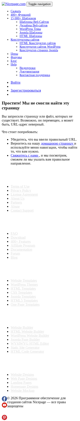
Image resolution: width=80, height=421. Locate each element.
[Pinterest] (4, 419)
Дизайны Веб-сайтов (34, 25)
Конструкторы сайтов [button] (25, 39)
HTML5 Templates (24, 300)
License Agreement (24, 194)
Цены (14, 53)
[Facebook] (4, 400)
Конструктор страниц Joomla (39, 50)
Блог (14, 61)
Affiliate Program (23, 245)
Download (18, 237)
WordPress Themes (24, 284)
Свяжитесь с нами (25, 155)
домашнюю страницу (57, 143)
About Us (17, 198)
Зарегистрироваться (26, 90)
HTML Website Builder (27, 331)
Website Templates (24, 280)
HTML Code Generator (27, 351)
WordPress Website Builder (30, 335)
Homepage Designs (24, 386)
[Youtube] (4, 406)
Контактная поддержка (35, 75)
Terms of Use (20, 186)
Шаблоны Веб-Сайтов (34, 22)
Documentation (21, 249)
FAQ (14, 233)
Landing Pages (21, 382)
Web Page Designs (24, 378)
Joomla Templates (23, 296)
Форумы (16, 57)
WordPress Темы (30, 29)
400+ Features (21, 241)
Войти (15, 82)
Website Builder (22, 327)
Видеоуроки (28, 68)
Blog (14, 257)
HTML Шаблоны (31, 36)
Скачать (16, 11)
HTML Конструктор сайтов (38, 43)
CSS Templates (21, 292)
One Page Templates (25, 304)
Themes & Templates (25, 269)
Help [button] (14, 64)
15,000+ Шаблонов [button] (23, 18)
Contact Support (22, 210)
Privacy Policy (21, 190)
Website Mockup (22, 390)
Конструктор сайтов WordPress (40, 46)
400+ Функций (21, 14)
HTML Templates (23, 288)
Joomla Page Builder (25, 339)
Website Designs (22, 374)
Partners (16, 202)
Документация (29, 71)
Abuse (15, 206)
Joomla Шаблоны (31, 32)
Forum (15, 253)
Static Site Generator (25, 347)
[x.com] (4, 413)
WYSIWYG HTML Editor (30, 343)
